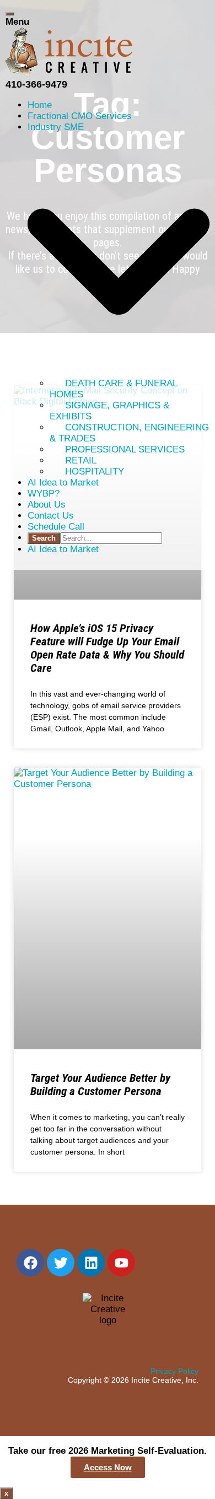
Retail (80, 460)
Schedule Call (56, 526)
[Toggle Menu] (10, 13)
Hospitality (94, 471)
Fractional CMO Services (80, 116)
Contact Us (51, 515)
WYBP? (44, 493)
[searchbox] (111, 538)
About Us (47, 504)
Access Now (108, 1467)
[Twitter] (60, 1262)
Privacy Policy (174, 1371)
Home (40, 105)
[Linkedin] (91, 1262)
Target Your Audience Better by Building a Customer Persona (100, 1084)
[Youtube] (121, 1262)
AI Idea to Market (63, 482)
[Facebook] (30, 1262)
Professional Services (125, 449)
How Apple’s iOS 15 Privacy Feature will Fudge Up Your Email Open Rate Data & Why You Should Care (107, 648)
